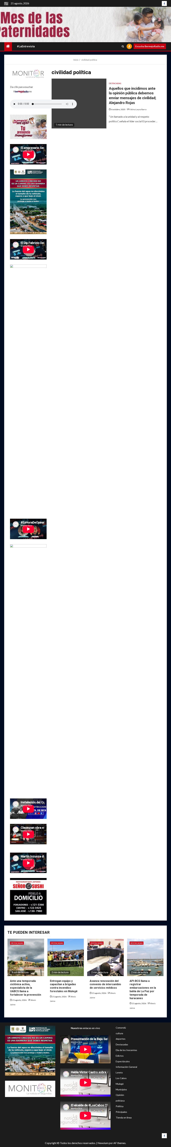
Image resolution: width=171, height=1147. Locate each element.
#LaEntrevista (26, 46)
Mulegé (120, 1083)
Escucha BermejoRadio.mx (149, 46)
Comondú (121, 1027)
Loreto (119, 1072)
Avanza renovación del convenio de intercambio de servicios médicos (105, 984)
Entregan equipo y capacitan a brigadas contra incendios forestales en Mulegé (63, 986)
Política (119, 1106)
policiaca (120, 1100)
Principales (121, 1111)
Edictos (120, 1055)
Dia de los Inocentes (126, 1050)
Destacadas (115, 83)
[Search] (123, 46)
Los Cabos (121, 1078)
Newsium (103, 1143)
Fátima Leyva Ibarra (137, 109)
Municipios (121, 1089)
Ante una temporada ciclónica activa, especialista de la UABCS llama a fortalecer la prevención (25, 987)
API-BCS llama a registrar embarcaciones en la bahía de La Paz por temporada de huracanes (143, 989)
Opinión (120, 1095)
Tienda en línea (124, 1117)
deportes (120, 1038)
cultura (119, 1033)
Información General (126, 1066)
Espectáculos (123, 1061)
